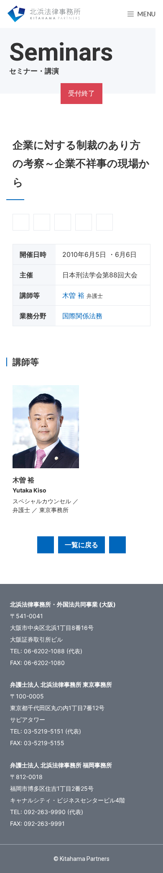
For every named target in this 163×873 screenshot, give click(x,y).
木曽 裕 (73, 295)
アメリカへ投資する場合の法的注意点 (117, 544)
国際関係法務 (82, 316)
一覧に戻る (81, 545)
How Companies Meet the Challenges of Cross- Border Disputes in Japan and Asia (45, 544)
